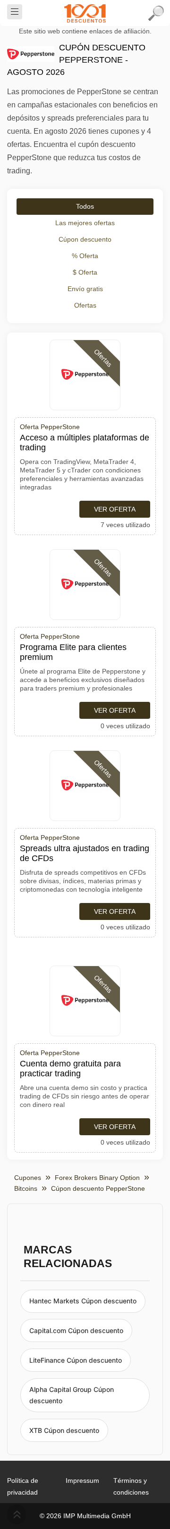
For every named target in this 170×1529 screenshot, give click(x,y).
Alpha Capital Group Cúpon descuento (71, 1395)
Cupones (27, 1177)
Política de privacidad (22, 1486)
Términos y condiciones (131, 1486)
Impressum (82, 1480)
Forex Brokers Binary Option (97, 1177)
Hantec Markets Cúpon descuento (82, 1301)
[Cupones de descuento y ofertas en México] (85, 13)
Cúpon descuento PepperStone (98, 1188)
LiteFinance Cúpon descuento (75, 1360)
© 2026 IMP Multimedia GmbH (85, 1516)
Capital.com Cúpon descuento (76, 1330)
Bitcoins (25, 1188)
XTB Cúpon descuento (64, 1430)
